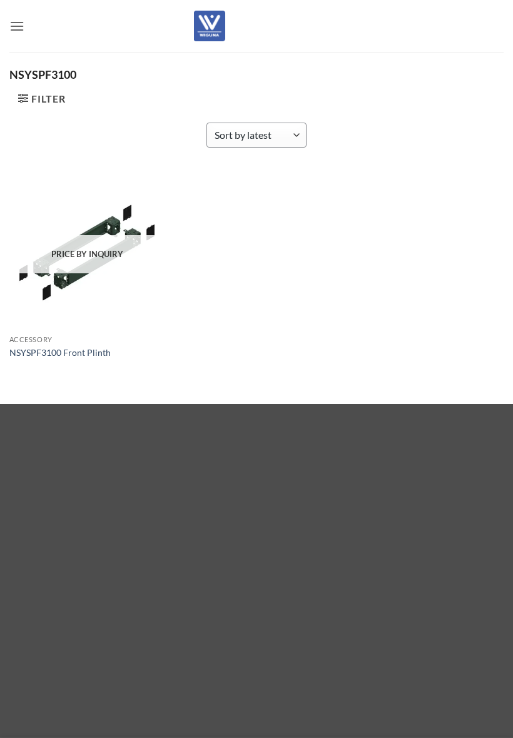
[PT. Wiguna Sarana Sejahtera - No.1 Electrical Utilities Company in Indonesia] (209, 26)
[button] (16, 26)
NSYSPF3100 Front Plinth (60, 352)
